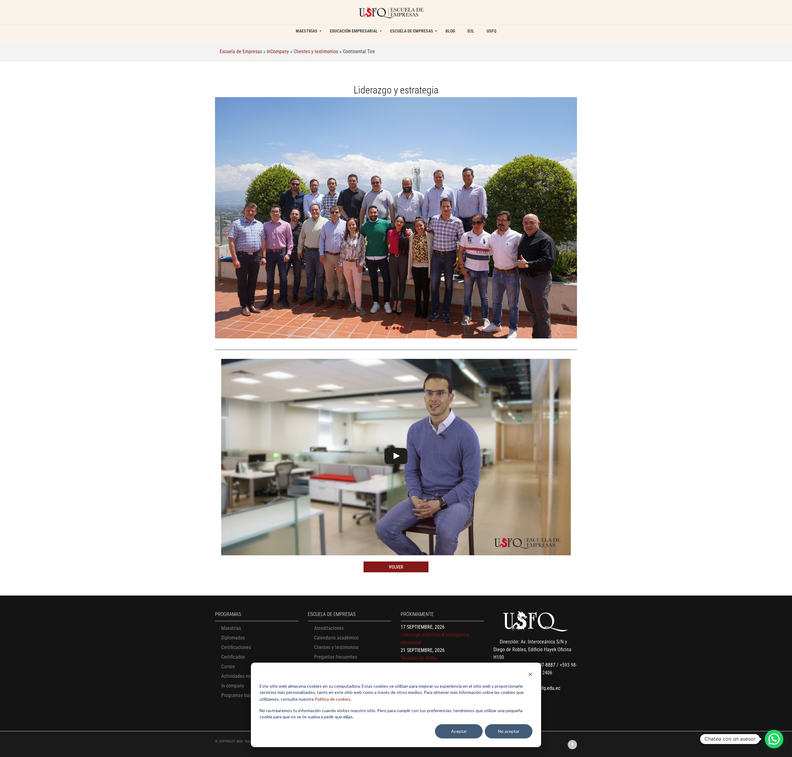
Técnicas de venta (419, 628)
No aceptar (508, 731)
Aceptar (459, 731)
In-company (232, 686)
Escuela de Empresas (241, 51)
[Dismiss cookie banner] (530, 675)
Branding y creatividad (423, 644)
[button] (774, 739)
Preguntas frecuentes (335, 657)
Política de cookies (333, 699)
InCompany (278, 51)
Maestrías (231, 628)
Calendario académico (336, 638)
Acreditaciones (329, 628)
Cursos (228, 666)
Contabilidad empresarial (426, 659)
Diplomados (233, 638)
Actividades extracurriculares (250, 676)
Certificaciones (236, 647)
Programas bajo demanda (247, 695)
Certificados (233, 657)
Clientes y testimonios (316, 51)
